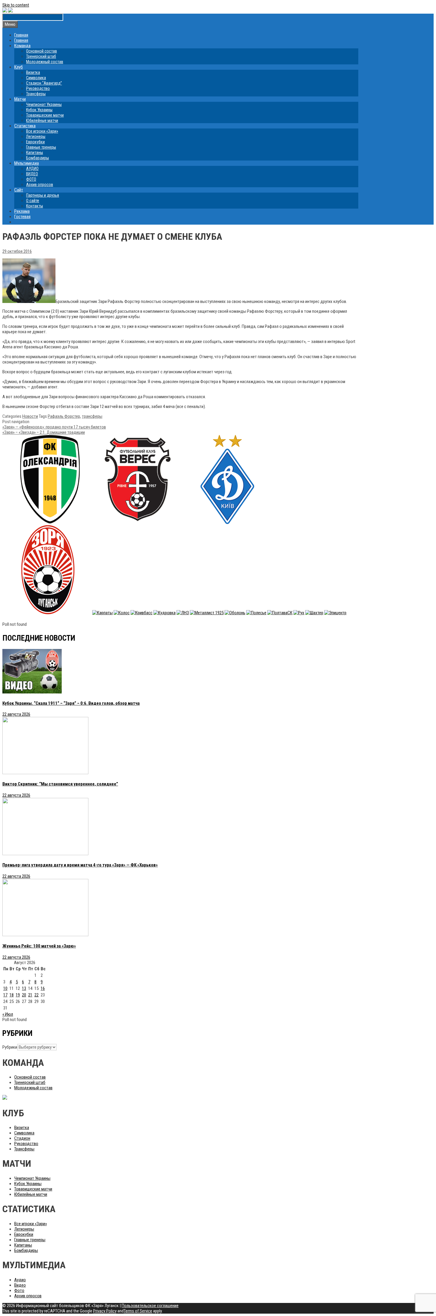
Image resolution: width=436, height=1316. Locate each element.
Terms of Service (138, 1311)
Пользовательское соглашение (150, 1305)
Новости (30, 416)
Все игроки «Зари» (42, 131)
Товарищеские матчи (45, 115)
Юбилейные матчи (42, 120)
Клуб (18, 67)
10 (5, 988)
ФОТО (31, 179)
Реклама (22, 211)
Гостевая (22, 216)
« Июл (7, 1014)
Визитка (33, 72)
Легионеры (35, 136)
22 (36, 995)
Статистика (25, 125)
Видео (20, 1285)
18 (11, 995)
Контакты (34, 206)
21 (30, 995)
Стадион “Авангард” (44, 83)
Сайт (18, 190)
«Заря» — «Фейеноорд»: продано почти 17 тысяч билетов (54, 427)
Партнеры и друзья (42, 195)
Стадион (22, 1138)
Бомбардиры (37, 157)
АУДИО (32, 168)
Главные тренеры (41, 147)
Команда (22, 45)
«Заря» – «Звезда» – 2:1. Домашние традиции (43, 432)
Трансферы (36, 93)
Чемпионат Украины (44, 104)
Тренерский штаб (41, 56)
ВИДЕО (32, 174)
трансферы (92, 416)
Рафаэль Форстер (64, 416)
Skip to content (15, 5)
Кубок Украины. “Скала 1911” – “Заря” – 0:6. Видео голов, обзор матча (71, 703)
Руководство (38, 88)
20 (24, 995)
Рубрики (9, 1047)
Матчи (20, 99)
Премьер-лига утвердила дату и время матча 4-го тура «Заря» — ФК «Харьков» (80, 865)
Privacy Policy (105, 1311)
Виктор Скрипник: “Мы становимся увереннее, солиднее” (60, 784)
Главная (21, 35)
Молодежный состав (44, 61)
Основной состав (41, 51)
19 (18, 995)
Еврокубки (35, 141)
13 (24, 988)
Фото (19, 1290)
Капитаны (34, 152)
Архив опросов (39, 184)
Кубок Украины (39, 109)
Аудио (20, 1279)
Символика (36, 77)
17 (5, 995)
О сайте (32, 200)
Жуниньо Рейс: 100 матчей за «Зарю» (39, 946)
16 (43, 988)
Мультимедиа (26, 163)
